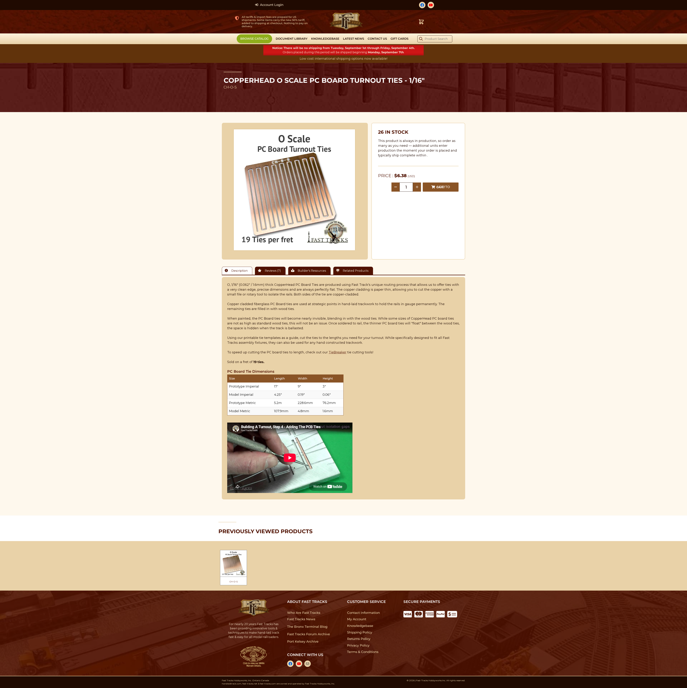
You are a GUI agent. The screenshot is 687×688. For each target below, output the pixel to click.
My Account (356, 619)
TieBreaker (337, 352)
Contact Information (363, 613)
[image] (294, 190)
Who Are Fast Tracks (303, 613)
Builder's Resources (311, 270)
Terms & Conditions (362, 652)
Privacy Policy (358, 645)
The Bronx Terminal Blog (307, 627)
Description (239, 270)
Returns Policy (359, 639)
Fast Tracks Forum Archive (308, 634)
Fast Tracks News (301, 619)
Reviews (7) (272, 270)
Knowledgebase (360, 626)
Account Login (271, 5)
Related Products (355, 270)
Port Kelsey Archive (302, 641)
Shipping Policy (359, 632)
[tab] (238, 271)
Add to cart (443, 187)
